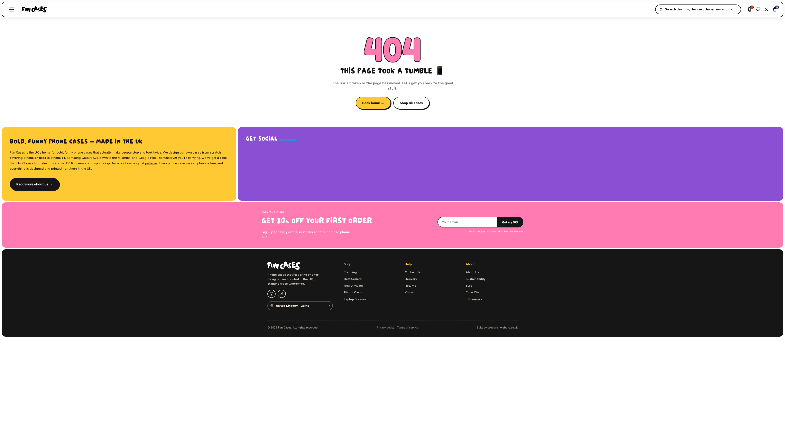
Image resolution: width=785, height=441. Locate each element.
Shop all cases (411, 103)
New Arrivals (353, 286)
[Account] (766, 9)
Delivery (411, 279)
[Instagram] (271, 294)
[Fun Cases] (34, 9)
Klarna (410, 292)
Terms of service (407, 328)
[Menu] (12, 9)
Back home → (373, 103)
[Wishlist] (758, 9)
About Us (472, 272)
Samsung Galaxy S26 (83, 158)
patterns (151, 163)
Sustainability (476, 279)
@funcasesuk (288, 139)
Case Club (473, 292)
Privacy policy (385, 328)
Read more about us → (34, 184)
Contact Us (412, 272)
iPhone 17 (31, 158)
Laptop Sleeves (355, 299)
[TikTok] (282, 294)
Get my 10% (510, 222)
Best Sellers (353, 279)
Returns (410, 286)
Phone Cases (353, 292)
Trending (350, 272)
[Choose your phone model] (749, 9)
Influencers (474, 299)
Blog (469, 286)
